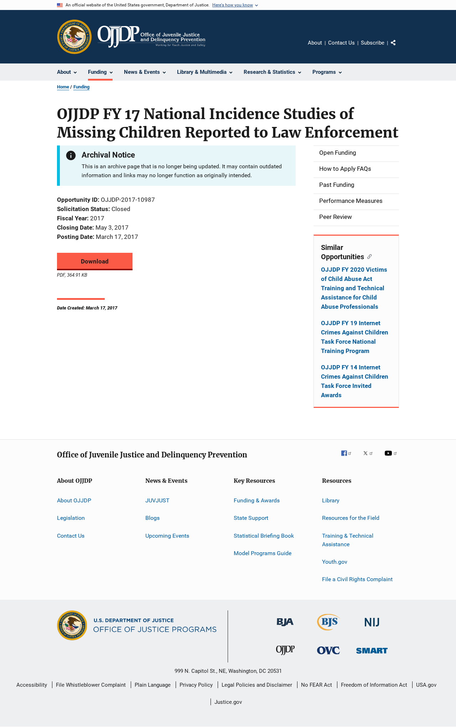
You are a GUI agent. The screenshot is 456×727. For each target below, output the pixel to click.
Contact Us (341, 43)
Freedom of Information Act (374, 685)
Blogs (152, 517)
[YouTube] (392, 458)
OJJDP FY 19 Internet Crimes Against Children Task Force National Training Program (354, 336)
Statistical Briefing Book (264, 535)
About (315, 43)
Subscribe (372, 43)
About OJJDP (74, 500)
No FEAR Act (316, 685)
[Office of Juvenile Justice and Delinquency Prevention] (285, 656)
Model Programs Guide (262, 553)
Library (331, 500)
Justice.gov (228, 702)
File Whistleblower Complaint (91, 685)
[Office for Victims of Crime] (328, 655)
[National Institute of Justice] (372, 627)
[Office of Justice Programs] (74, 36)
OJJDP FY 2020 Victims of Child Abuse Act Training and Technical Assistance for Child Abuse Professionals (354, 288)
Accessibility (31, 685)
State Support (251, 517)
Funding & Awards (257, 500)
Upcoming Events (167, 535)
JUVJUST (157, 500)
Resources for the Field (350, 517)
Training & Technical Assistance (347, 540)
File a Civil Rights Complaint (357, 579)
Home (63, 86)
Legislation (71, 517)
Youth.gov (334, 561)
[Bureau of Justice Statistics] (328, 631)
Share (399, 48)
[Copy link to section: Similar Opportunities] (368, 256)
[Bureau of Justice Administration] (285, 627)
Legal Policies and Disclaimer (257, 685)
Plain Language (153, 685)
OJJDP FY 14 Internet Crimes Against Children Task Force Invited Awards (354, 381)
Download (95, 261)
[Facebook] (349, 458)
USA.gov (426, 685)
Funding (81, 86)
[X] (370, 458)
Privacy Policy (196, 685)
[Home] (151, 37)
